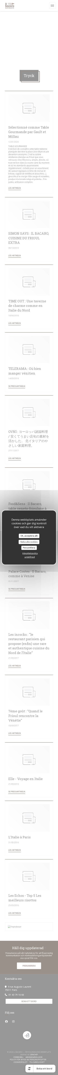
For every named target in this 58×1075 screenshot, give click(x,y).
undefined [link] (29, 557)
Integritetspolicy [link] (30, 553)
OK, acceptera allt (29, 535)
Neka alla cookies (29, 541)
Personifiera (29, 547)
